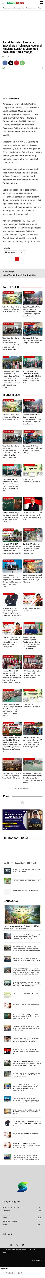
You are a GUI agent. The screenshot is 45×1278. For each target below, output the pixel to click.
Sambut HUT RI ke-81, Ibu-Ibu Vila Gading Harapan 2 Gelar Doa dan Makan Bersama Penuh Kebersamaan (32, 548)
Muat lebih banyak (21, 789)
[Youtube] (22, 1245)
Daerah (6, 357)
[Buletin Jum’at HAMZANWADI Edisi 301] (32, 470)
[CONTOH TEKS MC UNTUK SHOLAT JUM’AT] (7, 881)
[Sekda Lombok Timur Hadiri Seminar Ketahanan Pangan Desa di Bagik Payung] (32, 329)
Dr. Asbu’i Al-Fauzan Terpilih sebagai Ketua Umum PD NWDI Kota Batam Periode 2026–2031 (26, 1123)
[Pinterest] (16, 62)
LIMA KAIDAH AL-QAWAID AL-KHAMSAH (25, 890)
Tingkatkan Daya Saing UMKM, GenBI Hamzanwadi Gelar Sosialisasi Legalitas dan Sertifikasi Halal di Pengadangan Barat (26, 948)
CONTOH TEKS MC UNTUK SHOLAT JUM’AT (26, 880)
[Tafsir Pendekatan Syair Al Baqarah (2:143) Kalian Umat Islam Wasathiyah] (12, 298)
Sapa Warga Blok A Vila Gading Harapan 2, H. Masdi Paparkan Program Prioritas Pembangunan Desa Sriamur (32, 311)
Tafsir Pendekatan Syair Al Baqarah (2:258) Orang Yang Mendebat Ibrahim (11, 776)
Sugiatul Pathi (13, 98)
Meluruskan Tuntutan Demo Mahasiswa (25, 1004)
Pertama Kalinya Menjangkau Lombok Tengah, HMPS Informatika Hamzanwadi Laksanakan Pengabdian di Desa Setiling (26, 1100)
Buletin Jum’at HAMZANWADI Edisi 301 (25, 994)
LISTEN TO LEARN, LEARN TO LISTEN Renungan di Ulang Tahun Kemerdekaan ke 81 (26, 1051)
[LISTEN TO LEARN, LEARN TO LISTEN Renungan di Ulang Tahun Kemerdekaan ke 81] (32, 504)
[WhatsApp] (22, 62)
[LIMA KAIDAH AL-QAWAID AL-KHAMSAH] (7, 892)
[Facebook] (5, 62)
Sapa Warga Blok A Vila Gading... (19, 275)
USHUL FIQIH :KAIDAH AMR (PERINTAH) (20, 863)
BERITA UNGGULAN (8, 292)
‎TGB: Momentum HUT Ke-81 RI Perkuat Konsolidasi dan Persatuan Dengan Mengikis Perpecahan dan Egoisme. (25, 1040)
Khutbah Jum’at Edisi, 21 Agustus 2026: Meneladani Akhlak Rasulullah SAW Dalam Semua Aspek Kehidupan (12, 517)
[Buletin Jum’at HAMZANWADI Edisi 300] (32, 695)
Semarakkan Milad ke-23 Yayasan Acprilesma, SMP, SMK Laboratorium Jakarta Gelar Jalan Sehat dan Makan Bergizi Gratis (32, 742)
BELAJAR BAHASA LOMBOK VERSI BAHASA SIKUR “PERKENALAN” (26, 870)
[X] (10, 62)
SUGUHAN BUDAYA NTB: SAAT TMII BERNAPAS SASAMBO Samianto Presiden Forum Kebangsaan (11, 642)
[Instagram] (10, 1245)
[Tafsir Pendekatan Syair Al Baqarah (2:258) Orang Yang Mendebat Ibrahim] (12, 764)
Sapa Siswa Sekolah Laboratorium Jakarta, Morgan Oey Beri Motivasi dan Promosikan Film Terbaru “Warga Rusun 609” (26, 984)
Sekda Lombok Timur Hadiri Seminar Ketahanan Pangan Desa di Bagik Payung (26, 959)
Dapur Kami (37, 1260)
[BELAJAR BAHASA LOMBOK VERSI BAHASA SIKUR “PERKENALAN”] (7, 871)
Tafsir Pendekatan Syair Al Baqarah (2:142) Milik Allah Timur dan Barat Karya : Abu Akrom (26, 1111)
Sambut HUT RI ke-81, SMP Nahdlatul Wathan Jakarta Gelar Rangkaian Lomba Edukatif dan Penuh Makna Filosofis (32, 778)
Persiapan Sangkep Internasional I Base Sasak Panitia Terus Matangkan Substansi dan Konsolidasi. (26, 1028)
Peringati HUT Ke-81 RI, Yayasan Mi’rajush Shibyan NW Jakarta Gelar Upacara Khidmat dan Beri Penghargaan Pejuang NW (12, 548)
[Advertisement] (22, 27)
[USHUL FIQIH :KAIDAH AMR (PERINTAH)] (22, 851)
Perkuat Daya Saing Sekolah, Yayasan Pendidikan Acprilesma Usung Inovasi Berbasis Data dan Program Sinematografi (26, 1157)
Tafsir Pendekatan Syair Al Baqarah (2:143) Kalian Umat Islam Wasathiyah (11, 309)
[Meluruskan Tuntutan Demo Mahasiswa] (7, 1005)
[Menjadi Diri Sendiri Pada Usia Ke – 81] (32, 599)
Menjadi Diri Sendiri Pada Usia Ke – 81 (25, 1133)
